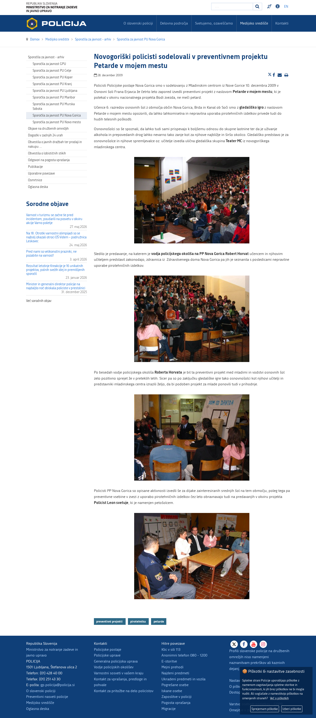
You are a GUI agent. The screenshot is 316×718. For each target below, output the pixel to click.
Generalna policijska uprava (116, 661)
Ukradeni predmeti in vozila (183, 679)
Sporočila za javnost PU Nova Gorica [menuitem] (57, 115)
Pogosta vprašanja (175, 702)
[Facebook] (244, 644)
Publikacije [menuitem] (35, 167)
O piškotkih (238, 686)
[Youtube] (253, 644)
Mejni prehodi (172, 667)
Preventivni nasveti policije (47, 696)
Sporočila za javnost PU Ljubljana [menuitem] (55, 91)
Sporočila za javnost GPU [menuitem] (49, 64)
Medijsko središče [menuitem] (254, 23)
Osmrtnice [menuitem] (35, 180)
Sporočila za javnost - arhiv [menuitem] (46, 57)
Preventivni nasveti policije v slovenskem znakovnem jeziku (270, 6)
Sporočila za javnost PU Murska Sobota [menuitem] (54, 106)
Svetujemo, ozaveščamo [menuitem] (214, 23)
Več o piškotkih (279, 698)
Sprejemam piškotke (264, 709)
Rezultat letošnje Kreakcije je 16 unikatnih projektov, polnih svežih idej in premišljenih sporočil (55, 270)
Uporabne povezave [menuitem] (41, 173)
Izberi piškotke (291, 709)
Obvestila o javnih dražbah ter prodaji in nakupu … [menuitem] (55, 144)
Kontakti (281, 23)
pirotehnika (138, 621)
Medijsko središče (40, 702)
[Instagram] (263, 644)
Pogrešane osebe (175, 685)
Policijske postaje (107, 649)
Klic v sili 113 (170, 649)
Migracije (168, 708)
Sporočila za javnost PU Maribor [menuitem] (54, 97)
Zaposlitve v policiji (176, 696)
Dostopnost (278, 6)
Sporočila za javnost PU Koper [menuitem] (53, 77)
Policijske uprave (107, 655)
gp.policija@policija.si (57, 685)
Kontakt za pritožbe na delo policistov (123, 691)
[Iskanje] (257, 6)
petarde (159, 621)
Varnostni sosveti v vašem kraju (118, 673)
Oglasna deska (38, 187)
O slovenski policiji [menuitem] (138, 23)
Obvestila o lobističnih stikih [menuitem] (47, 153)
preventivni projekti (109, 621)
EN (286, 7)
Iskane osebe (171, 691)
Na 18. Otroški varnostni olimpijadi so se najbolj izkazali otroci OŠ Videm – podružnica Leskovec (56, 237)
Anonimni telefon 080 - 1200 (184, 655)
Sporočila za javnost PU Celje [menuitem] (52, 71)
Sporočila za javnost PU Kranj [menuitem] (52, 84)
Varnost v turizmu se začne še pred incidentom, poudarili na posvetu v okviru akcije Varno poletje (54, 219)
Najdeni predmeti (175, 673)
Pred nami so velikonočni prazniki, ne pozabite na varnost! (51, 254)
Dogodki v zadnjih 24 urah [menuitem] (45, 135)
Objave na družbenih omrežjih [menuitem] (48, 129)
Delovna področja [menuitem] (174, 23)
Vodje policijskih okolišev (113, 667)
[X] (234, 644)
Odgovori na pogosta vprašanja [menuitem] (49, 160)
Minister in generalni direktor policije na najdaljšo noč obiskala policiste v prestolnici (55, 286)
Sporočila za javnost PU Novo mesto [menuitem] (57, 122)
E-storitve (169, 661)
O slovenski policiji (41, 691)
